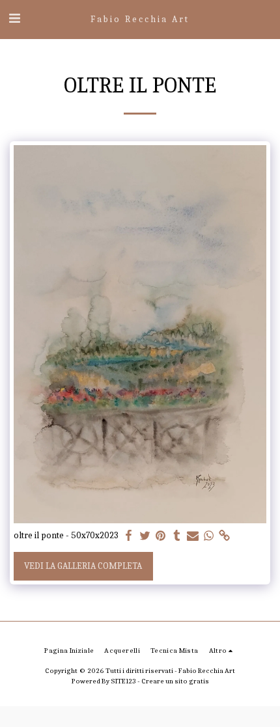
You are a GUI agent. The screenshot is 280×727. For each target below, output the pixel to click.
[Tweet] (145, 536)
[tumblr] (177, 536)
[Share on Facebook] (129, 536)
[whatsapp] (209, 536)
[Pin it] (161, 536)
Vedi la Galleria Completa (83, 565)
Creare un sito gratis (175, 681)
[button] (14, 19)
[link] (225, 536)
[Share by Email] (193, 536)
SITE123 (123, 681)
